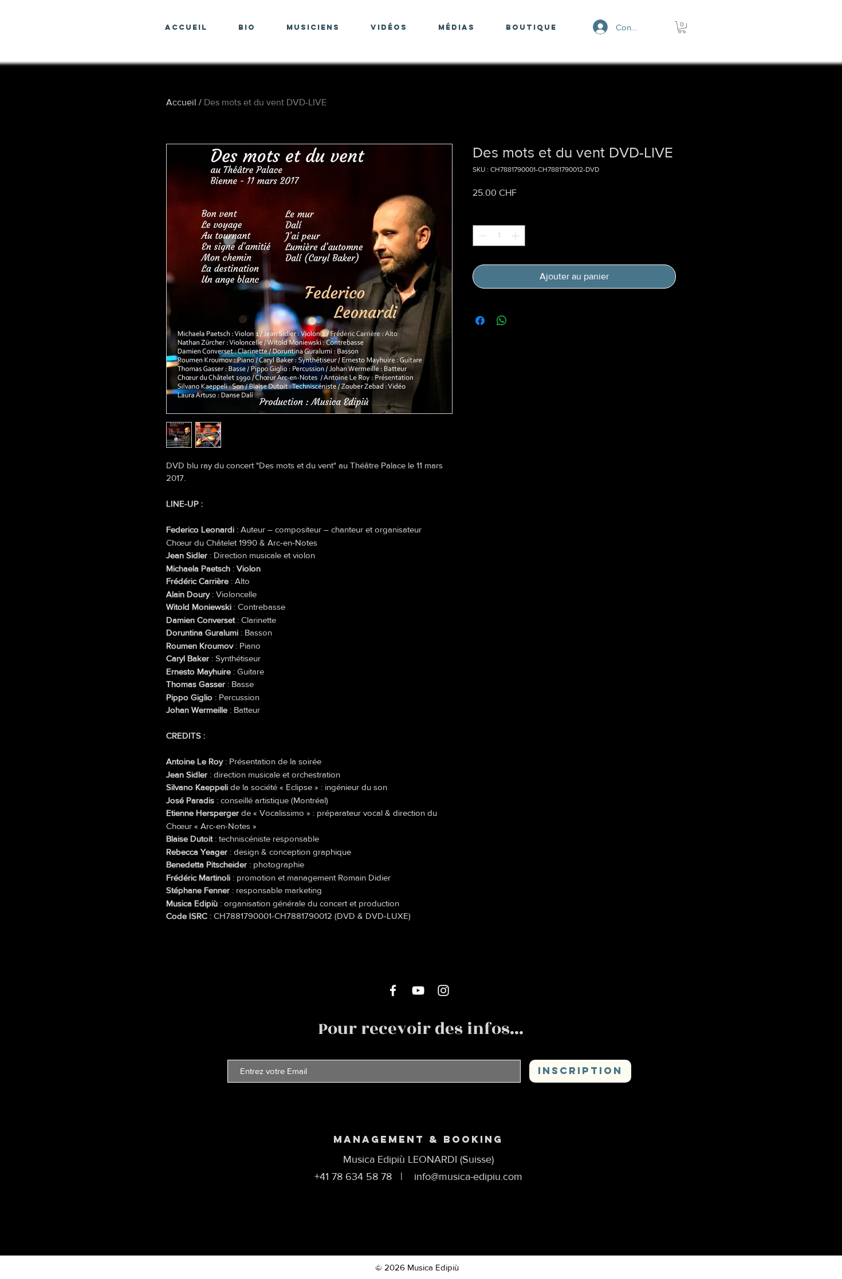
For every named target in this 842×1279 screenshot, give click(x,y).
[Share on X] (523, 320)
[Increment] (516, 236)
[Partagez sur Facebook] (480, 320)
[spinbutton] (499, 236)
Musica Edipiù (433, 1267)
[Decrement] (481, 236)
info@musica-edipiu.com (468, 1176)
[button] (682, 27)
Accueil (181, 102)
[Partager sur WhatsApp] (502, 320)
